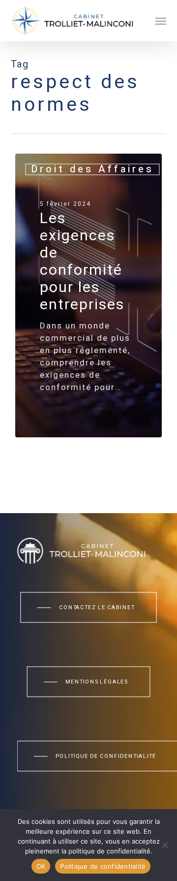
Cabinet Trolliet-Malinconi (83, 425)
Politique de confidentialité (103, 866)
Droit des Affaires (92, 169)
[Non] (165, 845)
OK (41, 866)
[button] (160, 21)
